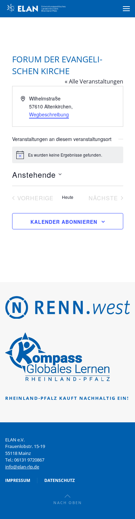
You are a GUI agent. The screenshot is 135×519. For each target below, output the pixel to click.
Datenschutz (59, 480)
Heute (67, 197)
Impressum (17, 480)
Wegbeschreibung (49, 114)
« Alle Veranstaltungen (94, 81)
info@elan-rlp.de (22, 467)
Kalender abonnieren (63, 221)
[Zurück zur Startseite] (36, 8)
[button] (126, 8)
